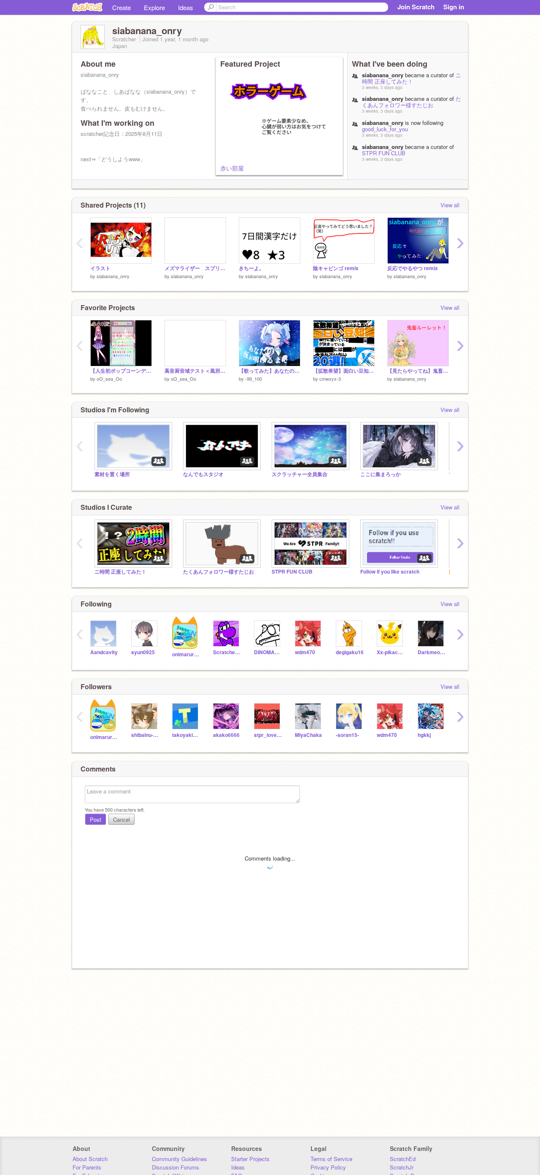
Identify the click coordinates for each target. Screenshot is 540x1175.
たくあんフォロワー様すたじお (411, 102)
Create (121, 7)
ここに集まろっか (380, 474)
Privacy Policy (328, 1167)
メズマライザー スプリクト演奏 (195, 268)
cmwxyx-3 (330, 378)
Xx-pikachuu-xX (391, 652)
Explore (154, 7)
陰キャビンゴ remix (336, 268)
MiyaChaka (308, 735)
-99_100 (253, 378)
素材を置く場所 (112, 474)
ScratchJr (401, 1167)
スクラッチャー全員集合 (299, 474)
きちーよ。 (251, 268)
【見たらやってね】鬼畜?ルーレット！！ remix (418, 370)
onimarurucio (186, 654)
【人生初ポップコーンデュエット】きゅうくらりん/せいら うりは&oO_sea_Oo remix (121, 370)
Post (95, 819)
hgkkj (424, 735)
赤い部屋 (232, 168)
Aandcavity (104, 652)
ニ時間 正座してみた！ (411, 78)
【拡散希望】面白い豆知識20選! (344, 370)
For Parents (87, 1167)
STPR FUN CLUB (383, 153)
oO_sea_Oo (109, 378)
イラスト (100, 268)
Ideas (185, 7)
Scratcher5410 (227, 652)
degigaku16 (350, 652)
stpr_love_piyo (268, 735)
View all (449, 205)
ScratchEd (403, 1159)
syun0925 (143, 652)
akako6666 (226, 735)
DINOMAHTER (268, 652)
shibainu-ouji (145, 735)
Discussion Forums (175, 1167)
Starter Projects (250, 1159)
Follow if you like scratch (389, 571)
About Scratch (90, 1159)
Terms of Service (331, 1159)
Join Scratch (416, 6)
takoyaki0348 (186, 735)
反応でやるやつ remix (412, 268)
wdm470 (305, 652)
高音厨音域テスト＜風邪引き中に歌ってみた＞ (195, 370)
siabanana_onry (113, 276)
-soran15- (347, 735)
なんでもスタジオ (203, 474)
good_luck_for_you (385, 129)
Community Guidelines (179, 1159)
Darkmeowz (432, 652)
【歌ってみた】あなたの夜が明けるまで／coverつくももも (269, 370)
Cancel (121, 819)
